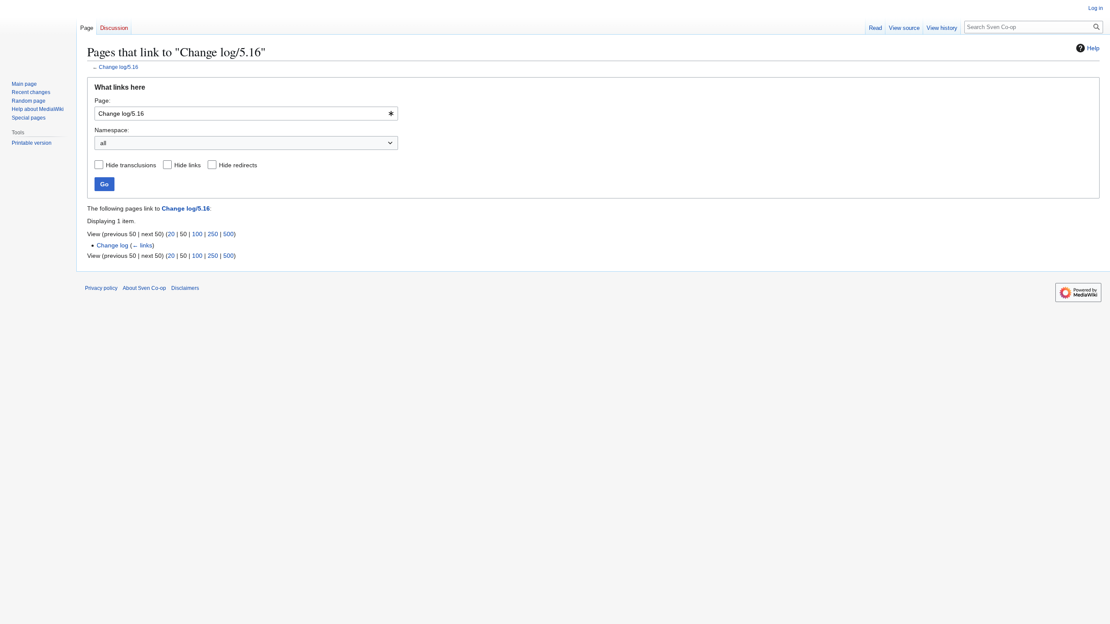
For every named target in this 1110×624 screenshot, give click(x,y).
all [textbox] (103, 143)
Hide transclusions (131, 165)
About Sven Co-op (144, 288)
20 (171, 234)
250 (213, 234)
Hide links (187, 165)
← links (142, 245)
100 (197, 234)
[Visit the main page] (38, 34)
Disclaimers (185, 288)
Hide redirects (238, 165)
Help (1093, 48)
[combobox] (246, 113)
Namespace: (112, 130)
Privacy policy (101, 288)
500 (228, 234)
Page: (103, 100)
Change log (112, 245)
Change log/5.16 (118, 67)
